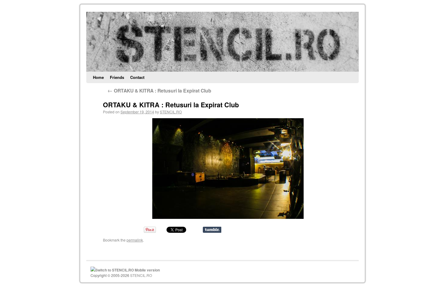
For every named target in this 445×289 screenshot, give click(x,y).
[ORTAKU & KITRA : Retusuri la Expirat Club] (227, 168)
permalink (135, 239)
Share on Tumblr (212, 230)
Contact (137, 77)
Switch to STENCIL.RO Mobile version (127, 270)
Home (98, 77)
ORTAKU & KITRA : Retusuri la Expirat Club (159, 90)
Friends (117, 77)
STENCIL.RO (171, 111)
